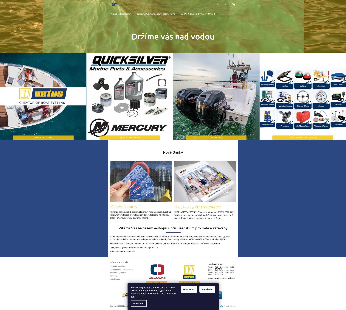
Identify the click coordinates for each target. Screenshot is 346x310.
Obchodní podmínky (118, 266)
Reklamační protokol (118, 272)
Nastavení (138, 303)
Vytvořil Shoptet (230, 306)
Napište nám (115, 279)
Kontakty (113, 276)
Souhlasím (207, 289)
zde (132, 296)
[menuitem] (122, 14)
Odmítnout (189, 289)
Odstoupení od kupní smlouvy (121, 269)
